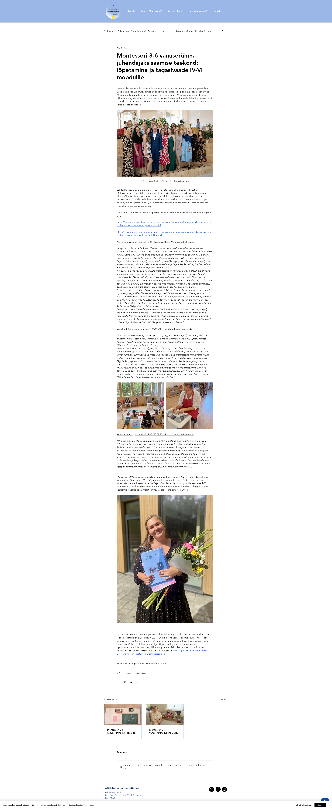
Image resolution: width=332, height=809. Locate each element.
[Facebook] (218, 789)
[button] (222, 31)
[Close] (328, 805)
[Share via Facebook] (118, 682)
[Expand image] (140, 406)
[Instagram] (224, 789)
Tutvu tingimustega (303, 805)
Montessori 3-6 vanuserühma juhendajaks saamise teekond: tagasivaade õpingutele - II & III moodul (122, 731)
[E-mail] (211, 789)
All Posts (108, 31)
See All (223, 699)
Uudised (166, 31)
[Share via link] (137, 682)
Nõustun (320, 805)
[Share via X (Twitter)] (124, 682)
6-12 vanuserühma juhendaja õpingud (137, 31)
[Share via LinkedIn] (131, 682)
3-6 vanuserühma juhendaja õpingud (194, 31)
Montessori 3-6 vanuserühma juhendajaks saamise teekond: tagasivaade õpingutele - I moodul (163, 731)
